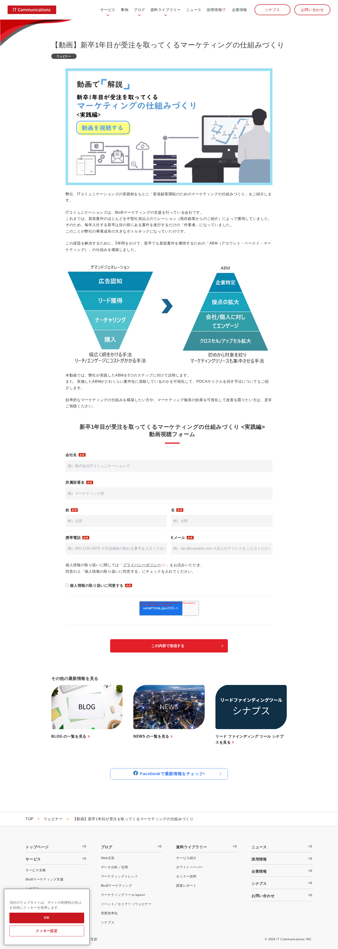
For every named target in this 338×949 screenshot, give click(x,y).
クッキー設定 (46, 931)
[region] (47, 917)
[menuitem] (107, 11)
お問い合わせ (312, 10)
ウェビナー (64, 56)
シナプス (272, 10)
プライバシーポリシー (142, 565)
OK (46, 918)
